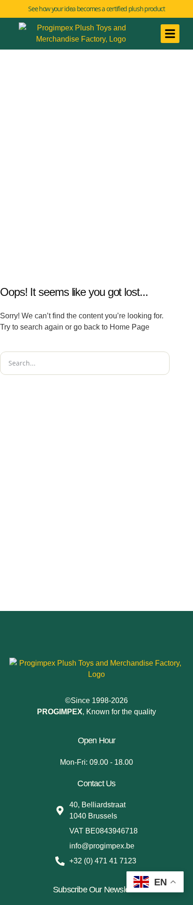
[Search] (181, 363)
